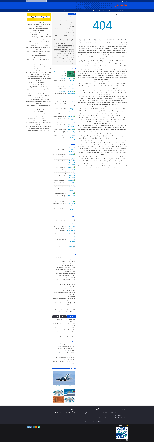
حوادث (115, 10)
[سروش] (120, 1)
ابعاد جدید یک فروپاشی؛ (61, 246)
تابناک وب (120, 425)
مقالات (75, 10)
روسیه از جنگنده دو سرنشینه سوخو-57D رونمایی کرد (64, 43)
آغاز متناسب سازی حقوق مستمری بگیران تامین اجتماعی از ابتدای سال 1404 (64, 103)
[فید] (126, 1)
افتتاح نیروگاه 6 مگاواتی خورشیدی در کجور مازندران (64, 56)
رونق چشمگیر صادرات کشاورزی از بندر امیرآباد (65, 45)
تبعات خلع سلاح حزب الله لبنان (60, 208)
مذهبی (79, 10)
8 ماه (58, 344)
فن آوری (85, 10)
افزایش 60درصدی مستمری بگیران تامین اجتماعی (65, 53)
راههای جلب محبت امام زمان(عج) (68, 346)
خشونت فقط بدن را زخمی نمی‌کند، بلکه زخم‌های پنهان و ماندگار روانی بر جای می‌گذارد (59, 228)
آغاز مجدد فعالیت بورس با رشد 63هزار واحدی (65, 51)
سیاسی (100, 10)
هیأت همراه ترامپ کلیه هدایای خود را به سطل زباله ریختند (115, 418)
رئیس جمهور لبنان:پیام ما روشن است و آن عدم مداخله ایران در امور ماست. (59, 203)
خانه (126, 10)
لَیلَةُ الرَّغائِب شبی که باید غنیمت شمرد (67, 353)
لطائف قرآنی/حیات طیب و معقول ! (67, 344)
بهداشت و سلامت (67, 10)
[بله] (124, 1)
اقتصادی (90, 10)
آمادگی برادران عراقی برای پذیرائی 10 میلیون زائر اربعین (63, 361)
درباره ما (60, 10)
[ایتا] (122, 1)
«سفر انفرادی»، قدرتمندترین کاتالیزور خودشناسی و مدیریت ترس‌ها (60, 222)
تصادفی (56, 316)
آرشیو (123, 409)
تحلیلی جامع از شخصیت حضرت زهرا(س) (66, 355)
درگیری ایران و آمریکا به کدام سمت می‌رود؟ (66, 33)
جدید (71, 316)
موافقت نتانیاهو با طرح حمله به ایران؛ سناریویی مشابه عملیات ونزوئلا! (60, 169)
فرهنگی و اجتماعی (108, 10)
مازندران (95, 10)
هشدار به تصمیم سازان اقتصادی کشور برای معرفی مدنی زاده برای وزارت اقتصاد (60, 131)
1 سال (59, 346)
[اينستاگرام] (118, 1)
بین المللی (121, 10)
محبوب (63, 316)
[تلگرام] (115, 1)
